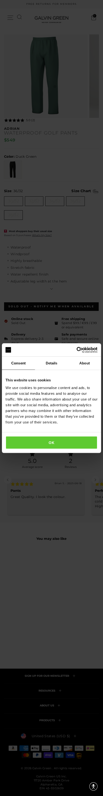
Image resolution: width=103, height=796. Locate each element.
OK (51, 442)
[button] (93, 786)
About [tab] (84, 363)
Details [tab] (51, 363)
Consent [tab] (18, 363)
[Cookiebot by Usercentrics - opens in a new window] (76, 350)
